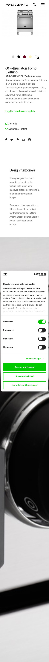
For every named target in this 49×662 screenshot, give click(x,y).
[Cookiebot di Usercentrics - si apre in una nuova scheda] (34, 274)
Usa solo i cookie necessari (24, 385)
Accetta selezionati (24, 376)
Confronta (12, 124)
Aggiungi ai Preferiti (17, 129)
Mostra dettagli (33, 358)
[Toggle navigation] (42, 5)
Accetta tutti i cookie (24, 367)
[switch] (42, 330)
